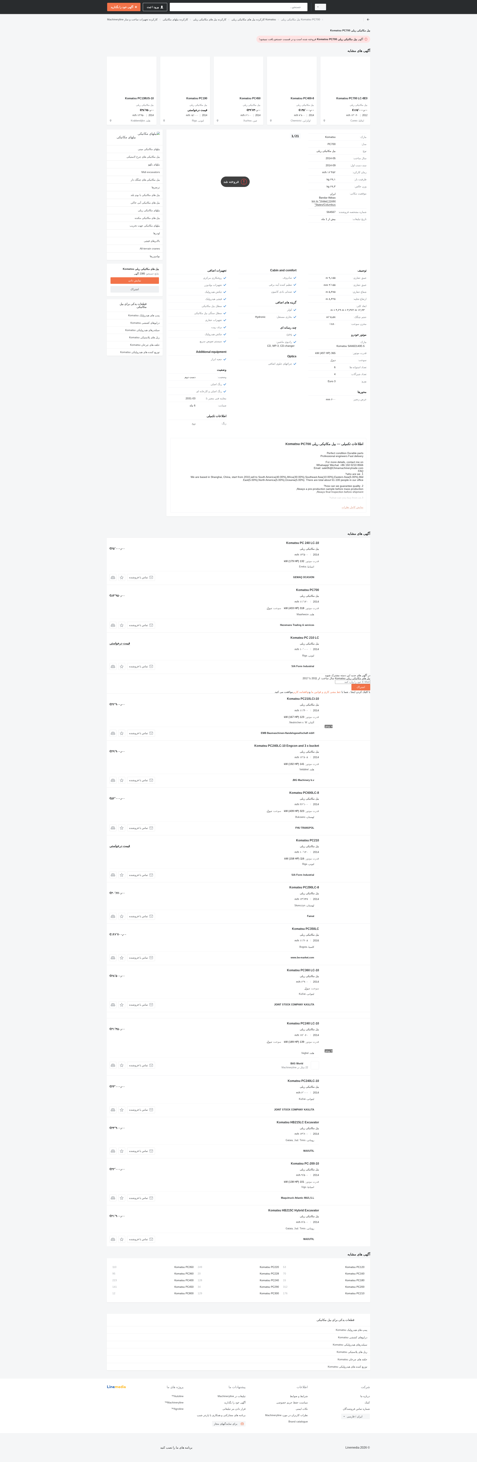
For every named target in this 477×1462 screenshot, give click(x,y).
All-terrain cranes (150, 248)
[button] (121, 577)
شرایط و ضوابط (299, 1396)
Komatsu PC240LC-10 (303, 1080)
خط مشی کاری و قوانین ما (326, 691)
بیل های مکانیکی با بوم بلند (145, 195)
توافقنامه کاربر (301, 691)
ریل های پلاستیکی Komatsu (144, 337)
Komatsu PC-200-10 (305, 1163)
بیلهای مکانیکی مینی (149, 149)
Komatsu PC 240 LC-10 (302, 542)
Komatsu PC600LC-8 (304, 792)
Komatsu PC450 (250, 98)
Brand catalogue (298, 1421)
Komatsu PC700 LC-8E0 (351, 98)
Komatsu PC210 (307, 840)
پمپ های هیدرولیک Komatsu (144, 315)
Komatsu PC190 (196, 98)
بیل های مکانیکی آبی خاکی (145, 202)
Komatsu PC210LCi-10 (303, 698)
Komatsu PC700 (307, 590)
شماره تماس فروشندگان (356, 1408)
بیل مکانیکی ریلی (326, 150)
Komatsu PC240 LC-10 (303, 1023)
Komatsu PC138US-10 (139, 98)
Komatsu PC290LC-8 (304, 887)
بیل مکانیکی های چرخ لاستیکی (143, 156)
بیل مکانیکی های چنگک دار (145, 179)
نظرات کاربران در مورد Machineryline (286, 1415)
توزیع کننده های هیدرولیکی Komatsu (140, 352)
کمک (367, 1402)
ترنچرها (156, 187)
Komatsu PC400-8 (302, 98)
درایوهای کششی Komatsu (145, 322)
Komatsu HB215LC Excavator (298, 1122)
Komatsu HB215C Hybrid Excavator (293, 1210)
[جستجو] (303, 7)
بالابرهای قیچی (152, 240)
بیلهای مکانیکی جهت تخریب (145, 225)
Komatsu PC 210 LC (304, 637)
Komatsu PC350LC (305, 928)
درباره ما (365, 1396)
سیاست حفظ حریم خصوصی (292, 1402)
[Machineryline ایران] (350, 7)
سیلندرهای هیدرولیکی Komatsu (142, 330)
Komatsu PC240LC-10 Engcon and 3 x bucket (286, 745)
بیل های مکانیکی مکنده (147, 217)
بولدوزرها (155, 256)
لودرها (156, 233)
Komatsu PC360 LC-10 (303, 970)
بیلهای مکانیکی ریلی (149, 210)
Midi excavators (150, 172)
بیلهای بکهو (154, 164)
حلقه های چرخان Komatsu (145, 344)
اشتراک (361, 687)
